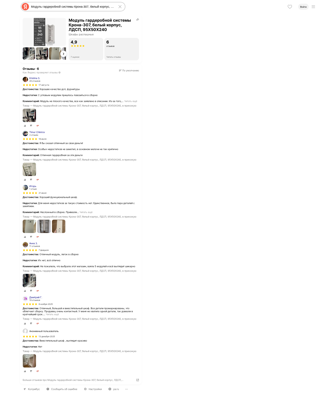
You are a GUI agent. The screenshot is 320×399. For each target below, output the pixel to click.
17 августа (44, 85)
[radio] (25, 125)
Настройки (95, 389)
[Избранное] (290, 6)
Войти (303, 7)
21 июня (42, 193)
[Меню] (313, 6)
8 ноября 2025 (46, 304)
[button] (29, 53)
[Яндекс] (25, 6)
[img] (30, 85)
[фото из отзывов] (29, 115)
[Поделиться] (137, 19)
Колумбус (34, 389)
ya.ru (116, 389)
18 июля (42, 139)
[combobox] (72, 6)
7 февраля (44, 250)
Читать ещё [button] (130, 101)
